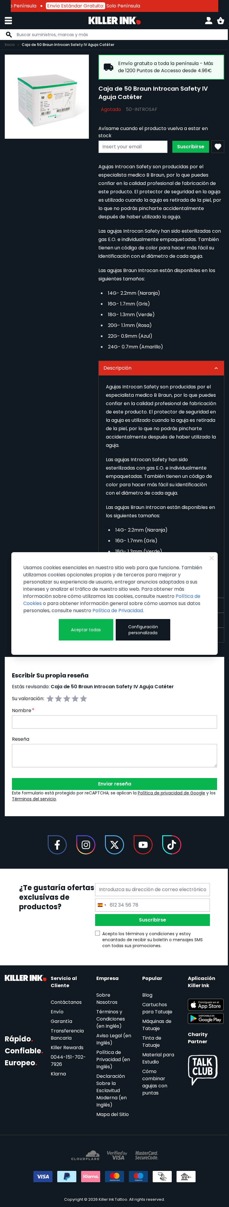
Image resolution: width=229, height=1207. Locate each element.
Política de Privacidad (117, 610)
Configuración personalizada (140, 630)
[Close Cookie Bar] (207, 558)
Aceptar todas (84, 630)
